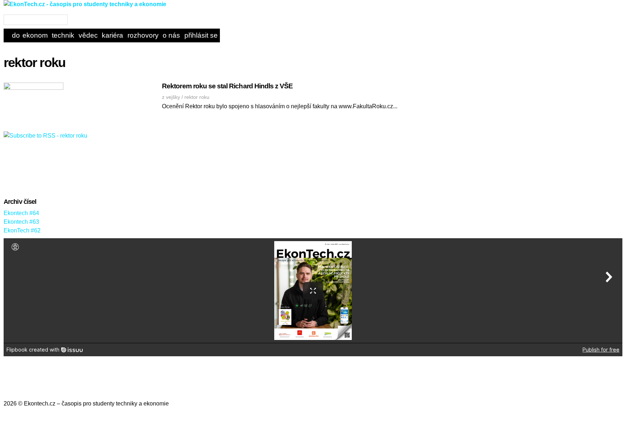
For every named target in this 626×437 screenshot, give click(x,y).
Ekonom (35, 35)
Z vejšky (171, 97)
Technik (63, 35)
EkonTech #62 (22, 230)
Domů (16, 35)
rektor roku (196, 97)
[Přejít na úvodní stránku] (85, 10)
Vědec (88, 35)
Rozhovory (143, 35)
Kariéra (112, 35)
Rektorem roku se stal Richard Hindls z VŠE (227, 86)
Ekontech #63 (21, 222)
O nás (171, 35)
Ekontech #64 (21, 213)
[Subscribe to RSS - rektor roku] (45, 136)
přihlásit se (201, 35)
